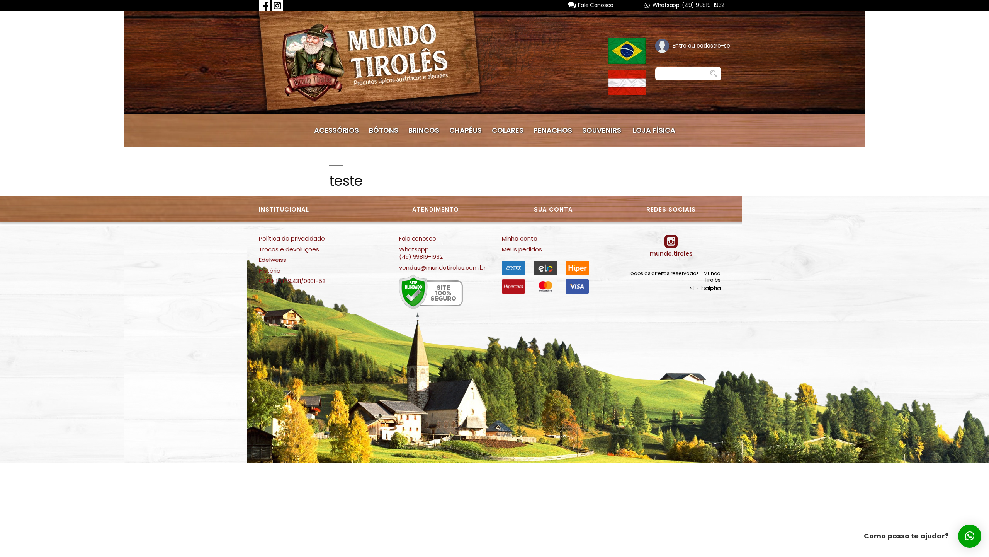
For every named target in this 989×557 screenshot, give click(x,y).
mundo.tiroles (671, 253)
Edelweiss (272, 260)
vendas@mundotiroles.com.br (442, 268)
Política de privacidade (292, 239)
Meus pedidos (522, 249)
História (269, 271)
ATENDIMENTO (435, 209)
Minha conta (519, 239)
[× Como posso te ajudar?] (969, 536)
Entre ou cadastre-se (701, 46)
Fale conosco (417, 239)
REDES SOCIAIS (671, 209)
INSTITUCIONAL (284, 209)
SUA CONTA (553, 209)
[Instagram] (277, 5)
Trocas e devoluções (289, 249)
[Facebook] (264, 5)
